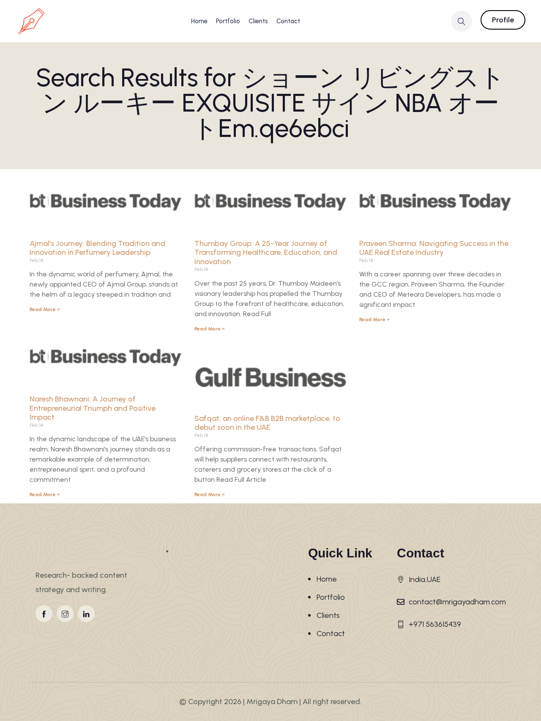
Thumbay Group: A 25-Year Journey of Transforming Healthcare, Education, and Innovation (265, 252)
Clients (258, 21)
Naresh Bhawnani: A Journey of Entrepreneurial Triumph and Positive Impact (93, 408)
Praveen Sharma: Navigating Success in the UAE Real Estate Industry (433, 248)
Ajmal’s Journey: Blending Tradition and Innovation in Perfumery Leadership (97, 248)
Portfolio (228, 21)
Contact (288, 21)
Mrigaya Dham (272, 701)
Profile (503, 20)
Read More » (45, 309)
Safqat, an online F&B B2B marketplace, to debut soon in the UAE (267, 423)
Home (199, 21)
